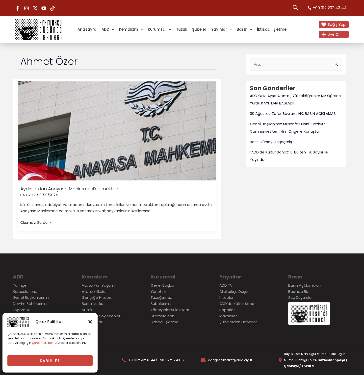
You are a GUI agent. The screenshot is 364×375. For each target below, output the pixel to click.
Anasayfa (87, 29)
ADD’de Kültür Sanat (237, 303)
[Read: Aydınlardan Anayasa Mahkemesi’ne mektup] (117, 130)
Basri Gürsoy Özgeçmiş (271, 141)
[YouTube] (43, 8)
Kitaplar (226, 297)
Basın (242, 29)
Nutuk (87, 309)
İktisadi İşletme (271, 29)
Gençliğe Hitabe (96, 297)
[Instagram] (26, 8)
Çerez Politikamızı (44, 343)
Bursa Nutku (92, 303)
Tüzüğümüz (161, 297)
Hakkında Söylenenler (101, 316)
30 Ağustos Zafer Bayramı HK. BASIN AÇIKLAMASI (293, 113)
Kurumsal (157, 29)
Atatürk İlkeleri (94, 291)
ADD (105, 29)
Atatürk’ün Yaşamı (98, 285)
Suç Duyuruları (300, 297)
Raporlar (227, 309)
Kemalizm (128, 29)
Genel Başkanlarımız (31, 297)
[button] (90, 321)
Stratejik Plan (162, 316)
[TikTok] (52, 8)
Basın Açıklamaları (304, 285)
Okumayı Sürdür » (36, 222)
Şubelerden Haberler (238, 322)
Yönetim (158, 291)
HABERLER (28, 195)
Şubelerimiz (161, 303)
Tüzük (181, 29)
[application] (111, 29)
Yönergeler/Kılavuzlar (170, 309)
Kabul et (50, 360)
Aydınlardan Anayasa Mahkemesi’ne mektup (69, 189)
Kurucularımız (25, 291)
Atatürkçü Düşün (234, 291)
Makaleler (228, 316)
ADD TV (226, 285)
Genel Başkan (163, 285)
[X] (35, 8)
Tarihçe (19, 285)
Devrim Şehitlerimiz (30, 303)
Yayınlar (219, 29)
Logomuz (21, 309)
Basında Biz (298, 291)
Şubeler (199, 29)
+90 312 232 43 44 (330, 8)
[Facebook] (17, 8)
